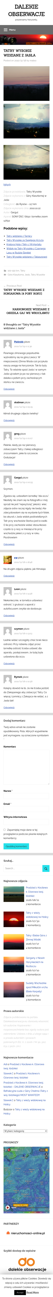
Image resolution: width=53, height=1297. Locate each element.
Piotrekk (19, 341)
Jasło (27, 274)
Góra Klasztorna (16, 274)
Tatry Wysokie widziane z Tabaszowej (26, 256)
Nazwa (8, 791)
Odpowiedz (9, 389)
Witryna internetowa (15, 817)
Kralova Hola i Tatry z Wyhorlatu (24, 244)
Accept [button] (20, 1292)
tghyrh (7, 184)
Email (7, 804)
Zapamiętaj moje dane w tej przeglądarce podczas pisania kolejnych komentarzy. (25, 834)
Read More (32, 1292)
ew (16, 557)
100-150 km (13, 270)
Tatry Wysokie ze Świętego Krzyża (25, 240)
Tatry (22, 270)
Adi (5, 1064)
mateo (33, 60)
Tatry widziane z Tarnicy (19, 236)
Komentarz (10, 746)
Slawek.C (8, 1073)
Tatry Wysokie (38, 274)
